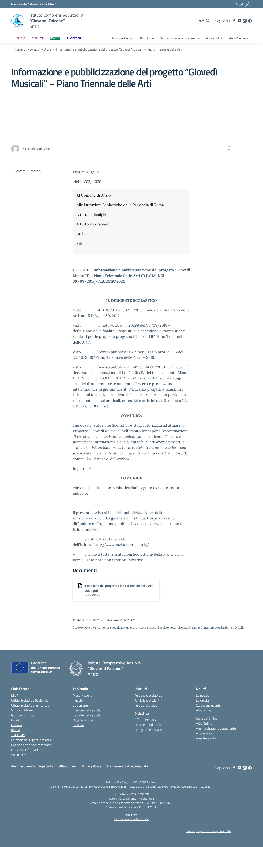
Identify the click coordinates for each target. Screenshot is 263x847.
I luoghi (78, 700)
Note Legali (131, 815)
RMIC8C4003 (146, 798)
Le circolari (203, 700)
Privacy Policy (91, 766)
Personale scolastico (148, 695)
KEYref (15, 729)
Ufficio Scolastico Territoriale (30, 705)
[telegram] (250, 21)
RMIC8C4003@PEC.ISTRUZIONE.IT (191, 786)
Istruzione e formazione (27, 749)
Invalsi (15, 720)
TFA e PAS (18, 734)
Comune (16, 725)
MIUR (15, 695)
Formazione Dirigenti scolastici (31, 739)
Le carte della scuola (87, 715)
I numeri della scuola (87, 710)
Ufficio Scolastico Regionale (29, 700)
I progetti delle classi (148, 729)
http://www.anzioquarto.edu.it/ (121, 544)
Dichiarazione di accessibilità (127, 766)
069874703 (71, 786)
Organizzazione (83, 720)
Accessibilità (214, 38)
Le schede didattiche (148, 724)
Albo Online (146, 38)
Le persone (80, 705)
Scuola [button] (20, 38)
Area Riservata (238, 38)
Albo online (203, 710)
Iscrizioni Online (122, 38)
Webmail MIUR (21, 754)
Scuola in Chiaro (22, 710)
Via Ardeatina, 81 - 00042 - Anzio (137, 782)
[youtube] (239, 21)
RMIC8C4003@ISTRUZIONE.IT (107, 786)
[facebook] (234, 21)
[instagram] (245, 21)
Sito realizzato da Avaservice (131, 819)
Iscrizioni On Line (22, 715)
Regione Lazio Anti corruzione (31, 744)
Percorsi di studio (145, 705)
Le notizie (202, 695)
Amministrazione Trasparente (32, 766)
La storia (78, 725)
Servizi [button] (37, 38)
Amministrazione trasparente (180, 38)
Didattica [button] (74, 38)
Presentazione (82, 695)
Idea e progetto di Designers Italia (208, 831)
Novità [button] (55, 38)
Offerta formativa (146, 719)
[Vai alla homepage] (17, 20)
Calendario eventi (208, 705)
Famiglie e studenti (147, 700)
